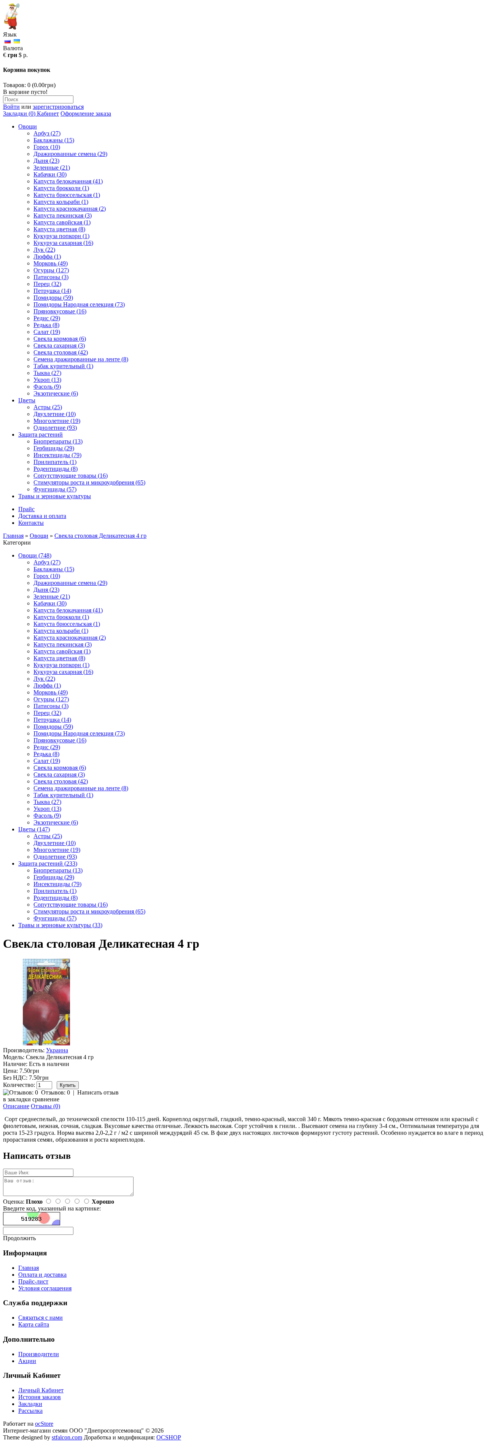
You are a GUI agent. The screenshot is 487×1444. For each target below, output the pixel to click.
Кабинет (47, 113)
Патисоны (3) (50, 277)
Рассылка (30, 1410)
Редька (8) (46, 325)
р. (25, 55)
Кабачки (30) (50, 174)
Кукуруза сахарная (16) (63, 243)
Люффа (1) (47, 256)
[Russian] (8, 41)
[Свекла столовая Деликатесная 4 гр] (46, 1043)
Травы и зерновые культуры (54, 496)
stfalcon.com (67, 1437)
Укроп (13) (47, 379)
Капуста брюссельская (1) (66, 195)
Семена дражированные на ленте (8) (80, 359)
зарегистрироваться (58, 106)
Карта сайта (33, 1324)
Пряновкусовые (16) (59, 311)
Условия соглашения (45, 1288)
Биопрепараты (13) (58, 441)
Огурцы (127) (51, 270)
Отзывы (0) (45, 1106)
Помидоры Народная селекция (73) (79, 304)
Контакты (31, 522)
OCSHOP (168, 1437)
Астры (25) (47, 407)
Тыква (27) (47, 373)
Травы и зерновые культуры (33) (60, 925)
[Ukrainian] (17, 41)
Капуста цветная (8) (59, 229)
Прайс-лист (33, 1281)
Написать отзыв (98, 1092)
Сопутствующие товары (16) (70, 475)
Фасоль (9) (47, 386)
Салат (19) (46, 332)
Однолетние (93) (55, 427)
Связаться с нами (40, 1317)
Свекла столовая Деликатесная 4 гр (100, 535)
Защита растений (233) (47, 863)
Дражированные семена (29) (70, 154)
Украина (57, 1050)
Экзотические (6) (55, 393)
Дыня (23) (46, 160)
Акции (27, 1361)
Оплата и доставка (42, 1274)
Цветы (26, 400)
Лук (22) (44, 249)
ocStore (44, 1423)
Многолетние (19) (56, 421)
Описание (16, 1106)
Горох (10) (46, 147)
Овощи (27, 126)
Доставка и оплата (42, 516)
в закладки (17, 1099)
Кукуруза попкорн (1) (61, 236)
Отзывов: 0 (55, 1092)
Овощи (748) (34, 555)
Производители (38, 1354)
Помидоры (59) (53, 297)
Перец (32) (47, 284)
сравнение (45, 1099)
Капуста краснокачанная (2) (69, 208)
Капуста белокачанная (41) (68, 181)
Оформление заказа (85, 113)
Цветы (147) (34, 829)
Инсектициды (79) (57, 455)
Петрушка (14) (52, 291)
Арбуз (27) (46, 133)
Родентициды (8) (55, 468)
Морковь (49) (50, 263)
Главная (13, 535)
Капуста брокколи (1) (61, 188)
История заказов (39, 1397)
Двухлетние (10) (54, 414)
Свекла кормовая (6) (59, 338)
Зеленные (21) (51, 167)
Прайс (26, 509)
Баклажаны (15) (53, 140)
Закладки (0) (19, 113)
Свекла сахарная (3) (59, 345)
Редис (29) (46, 318)
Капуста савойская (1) (62, 222)
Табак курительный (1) (63, 366)
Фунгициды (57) (54, 489)
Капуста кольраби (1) (60, 202)
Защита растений (40, 434)
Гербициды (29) (53, 448)
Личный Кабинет (41, 1390)
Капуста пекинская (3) (62, 215)
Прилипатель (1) (54, 462)
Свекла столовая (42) (60, 352)
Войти (11, 106)
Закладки (30, 1404)
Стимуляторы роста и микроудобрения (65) (89, 482)
